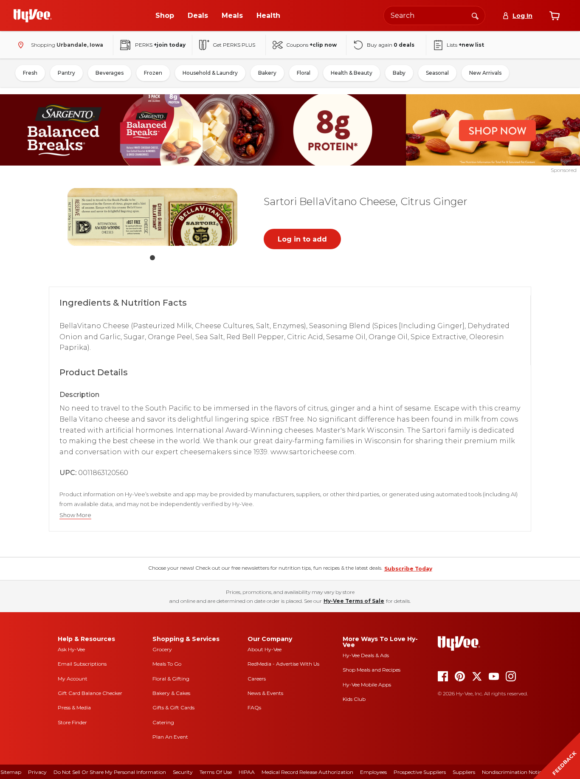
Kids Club (354, 699)
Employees (373, 772)
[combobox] (434, 15)
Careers (257, 678)
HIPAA (247, 772)
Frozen (153, 73)
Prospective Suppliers (420, 772)
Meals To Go (166, 664)
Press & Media (74, 707)
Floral (303, 73)
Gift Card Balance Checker (90, 693)
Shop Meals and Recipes (371, 670)
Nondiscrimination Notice (513, 772)
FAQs (254, 707)
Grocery (162, 649)
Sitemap (10, 772)
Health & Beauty (351, 73)
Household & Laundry (210, 73)
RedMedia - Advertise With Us (283, 664)
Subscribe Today (408, 568)
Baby (399, 73)
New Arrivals (485, 73)
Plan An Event (170, 737)
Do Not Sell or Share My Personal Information (109, 772)
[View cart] (554, 15)
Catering (163, 722)
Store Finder (72, 722)
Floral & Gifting (170, 678)
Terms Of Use (216, 772)
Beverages (110, 73)
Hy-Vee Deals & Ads (366, 655)
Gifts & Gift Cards (173, 707)
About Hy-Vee (265, 649)
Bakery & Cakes (171, 693)
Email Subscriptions (82, 664)
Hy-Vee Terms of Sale (354, 601)
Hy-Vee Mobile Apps (367, 684)
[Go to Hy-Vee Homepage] (33, 15)
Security (183, 772)
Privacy (37, 772)
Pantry (66, 73)
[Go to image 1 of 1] (152, 258)
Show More (75, 515)
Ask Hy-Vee (71, 649)
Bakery (267, 73)
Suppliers (464, 772)
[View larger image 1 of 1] (152, 217)
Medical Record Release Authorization (307, 772)
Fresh (30, 73)
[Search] (475, 15)
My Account (72, 678)
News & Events (265, 693)
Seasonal (437, 73)
